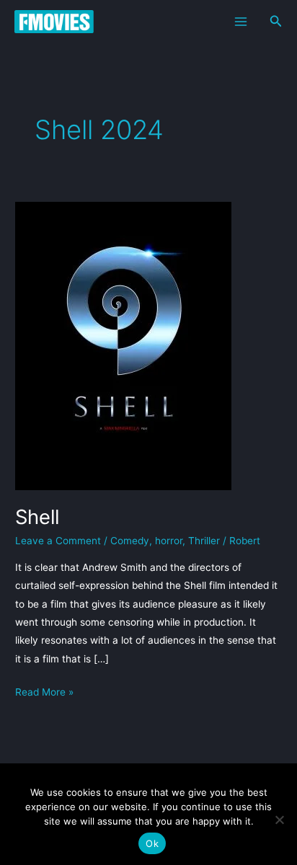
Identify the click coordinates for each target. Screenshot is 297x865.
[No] (279, 819)
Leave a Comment (58, 540)
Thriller (204, 540)
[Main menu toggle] (240, 21)
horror (168, 540)
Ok (152, 843)
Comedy (129, 540)
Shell (37, 517)
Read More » (44, 692)
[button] (276, 21)
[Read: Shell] (123, 344)
